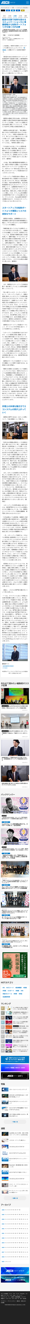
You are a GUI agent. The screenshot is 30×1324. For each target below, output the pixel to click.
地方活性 (24, 1298)
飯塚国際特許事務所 (8, 666)
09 (21, 1214)
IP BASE (5, 668)
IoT (18, 1298)
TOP (2, 1293)
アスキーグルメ (8, 1298)
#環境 (17, 991)
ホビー (27, 1293)
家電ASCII (3, 1298)
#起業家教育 (6, 997)
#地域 (4, 991)
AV (5, 1295)
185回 (9, 16)
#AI (4, 988)
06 (15, 1209)
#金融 (25, 988)
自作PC (2, 1295)
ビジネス (10, 1293)
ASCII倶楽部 (5, 1293)
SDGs (21, 1298)
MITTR (16, 1298)
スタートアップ (19, 1295)
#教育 (15, 994)
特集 (13, 7)
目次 (4, 16)
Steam (14, 1295)
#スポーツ (11, 991)
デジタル (17, 1293)
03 (9, 1209)
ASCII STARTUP (5, 7)
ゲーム (9, 1297)
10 (23, 1214)
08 (19, 1209)
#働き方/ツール (7, 994)
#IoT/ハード (10, 988)
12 (27, 1214)
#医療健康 (18, 988)
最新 (25, 16)
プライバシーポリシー (12, 1301)
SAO (13, 1298)
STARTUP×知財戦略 (22, 7)
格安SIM (12, 1297)
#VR (22, 991)
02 (8, 1209)
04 (11, 1209)
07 (17, 1209)
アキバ (7, 1295)
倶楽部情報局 (17, 1297)
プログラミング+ (4, 1297)
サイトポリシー (4, 1301)
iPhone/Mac (22, 1293)
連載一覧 (15, 1198)
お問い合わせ (23, 1301)
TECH (14, 1293)
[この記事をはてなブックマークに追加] (13, 11)
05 (13, 1209)
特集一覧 (15, 1122)
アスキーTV (23, 1297)
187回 (20, 16)
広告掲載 (2, 1302)
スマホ (11, 1295)
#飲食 (20, 994)
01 (6, 1209)
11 (25, 1214)
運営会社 (18, 1301)
